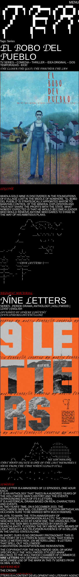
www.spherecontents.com (21, 315)
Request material (16, 293)
